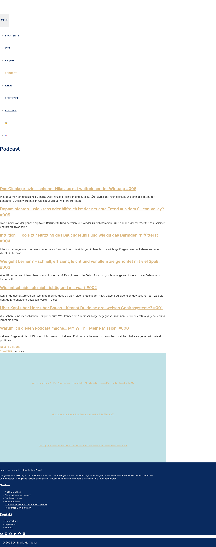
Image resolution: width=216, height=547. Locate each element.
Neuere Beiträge (10, 346)
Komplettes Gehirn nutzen (18, 508)
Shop (8, 85)
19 (18, 350)
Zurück (6, 350)
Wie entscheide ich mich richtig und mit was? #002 (48, 287)
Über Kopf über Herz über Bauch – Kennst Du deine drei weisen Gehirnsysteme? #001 (81, 307)
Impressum (10, 524)
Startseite (12, 35)
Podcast (11, 73)
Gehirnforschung (13, 498)
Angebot (11, 60)
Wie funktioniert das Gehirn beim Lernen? (26, 504)
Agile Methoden (13, 492)
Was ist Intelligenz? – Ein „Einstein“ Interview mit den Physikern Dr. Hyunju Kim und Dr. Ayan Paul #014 (83, 383)
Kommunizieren (12, 501)
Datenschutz (11, 521)
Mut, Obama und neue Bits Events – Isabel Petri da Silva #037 (83, 414)
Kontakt (10, 110)
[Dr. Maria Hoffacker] (20, 11)
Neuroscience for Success (18, 495)
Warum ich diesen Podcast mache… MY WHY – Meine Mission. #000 (64, 328)
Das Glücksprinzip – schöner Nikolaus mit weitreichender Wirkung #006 (68, 188)
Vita (7, 48)
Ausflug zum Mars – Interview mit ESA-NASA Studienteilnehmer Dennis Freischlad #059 (83, 445)
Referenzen (12, 98)
